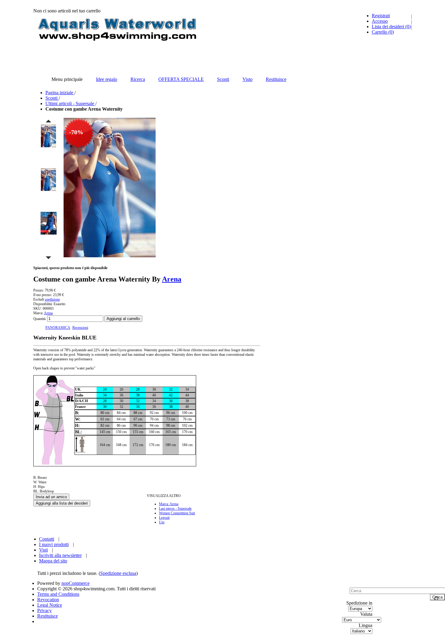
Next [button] (48, 258)
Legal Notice (49, 605)
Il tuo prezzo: (42, 295)
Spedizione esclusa (118, 573)
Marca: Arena (168, 504)
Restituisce (47, 616)
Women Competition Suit (177, 513)
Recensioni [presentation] (80, 327)
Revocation (48, 599)
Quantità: (39, 319)
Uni (161, 522)
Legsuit (164, 517)
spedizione (52, 299)
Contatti (46, 539)
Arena (171, 279)
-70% (76, 132)
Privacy (44, 610)
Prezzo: (38, 290)
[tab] (57, 327)
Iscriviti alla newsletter (60, 555)
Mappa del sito (53, 560)
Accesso (380, 21)
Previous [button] (48, 121)
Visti (43, 549)
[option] (48, 146)
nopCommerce (75, 583)
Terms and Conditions (58, 594)
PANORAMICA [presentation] (57, 327)
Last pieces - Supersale (175, 508)
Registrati (381, 15)
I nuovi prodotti (54, 544)
